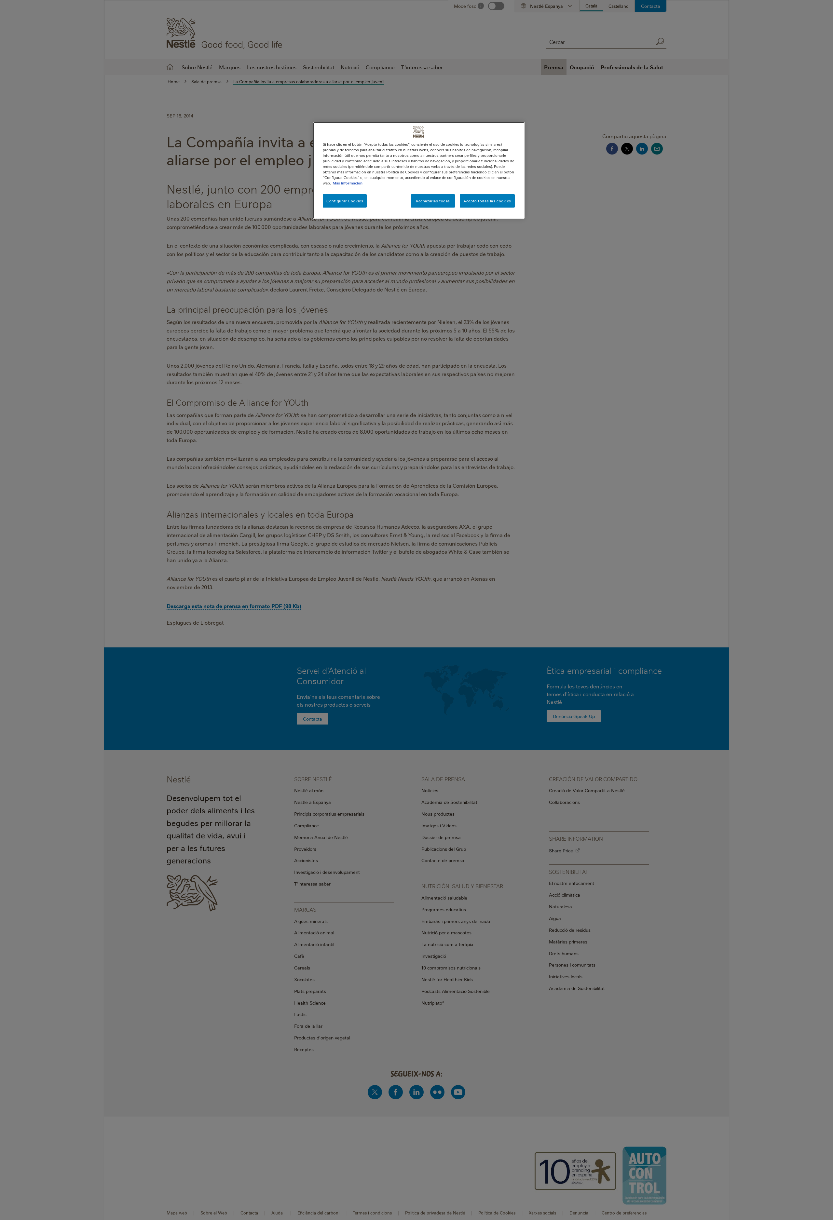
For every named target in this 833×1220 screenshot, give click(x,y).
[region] (419, 170)
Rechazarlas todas (433, 200)
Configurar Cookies (344, 200)
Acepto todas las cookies (487, 200)
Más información (347, 183)
